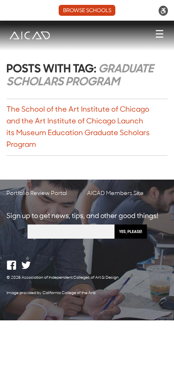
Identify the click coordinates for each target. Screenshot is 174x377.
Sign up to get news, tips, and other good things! (82, 216)
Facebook (11, 265)
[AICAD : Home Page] (29, 35)
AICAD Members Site (115, 194)
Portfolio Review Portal (36, 194)
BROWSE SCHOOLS (87, 10)
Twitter (26, 265)
